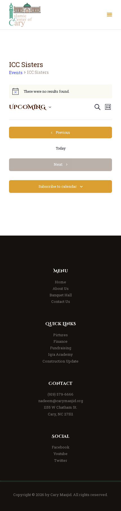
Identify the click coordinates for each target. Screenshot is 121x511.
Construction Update (60, 361)
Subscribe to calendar (58, 186)
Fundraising (60, 347)
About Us (61, 288)
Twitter (60, 460)
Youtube (60, 453)
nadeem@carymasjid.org (60, 400)
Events (16, 72)
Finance (60, 341)
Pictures (60, 334)
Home (60, 281)
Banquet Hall (61, 294)
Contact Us (60, 301)
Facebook (61, 447)
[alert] (60, 91)
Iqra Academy (60, 354)
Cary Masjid (60, 494)
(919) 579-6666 (60, 394)
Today (61, 148)
